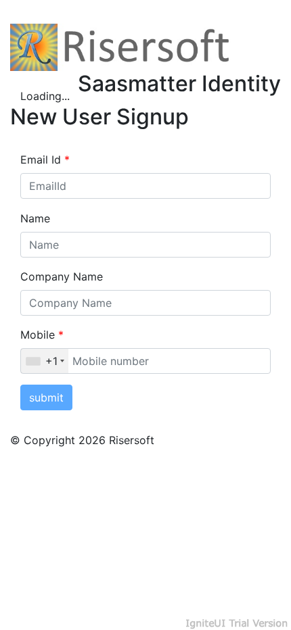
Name (35, 218)
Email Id (45, 159)
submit (46, 397)
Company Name (61, 276)
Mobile (42, 334)
